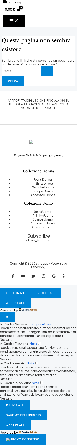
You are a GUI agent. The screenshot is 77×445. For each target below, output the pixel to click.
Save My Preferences (23, 415)
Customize (15, 293)
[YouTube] (23, 277)
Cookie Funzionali (16, 343)
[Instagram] (44, 277)
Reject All (46, 293)
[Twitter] (33, 277)
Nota (33, 343)
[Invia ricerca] (47, 71)
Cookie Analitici (15, 363)
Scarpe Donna (43, 191)
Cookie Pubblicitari (17, 383)
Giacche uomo (43, 227)
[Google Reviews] (54, 277)
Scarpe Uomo (43, 219)
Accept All (15, 303)
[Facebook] (13, 277)
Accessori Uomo (43, 223)
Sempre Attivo (40, 324)
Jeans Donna (43, 179)
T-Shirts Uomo (42, 215)
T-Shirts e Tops (43, 183)
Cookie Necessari (16, 324)
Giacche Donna (43, 187)
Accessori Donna (42, 195)
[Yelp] (64, 277)
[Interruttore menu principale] (14, 21)
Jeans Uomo (43, 211)
